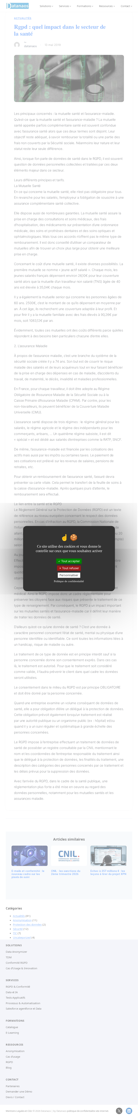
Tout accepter (70, 561)
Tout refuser (70, 568)
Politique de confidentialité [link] (69, 581)
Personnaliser (68, 575)
